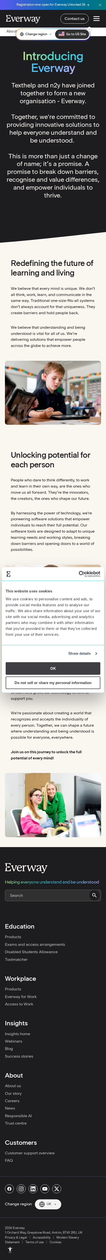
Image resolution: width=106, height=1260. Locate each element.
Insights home (17, 1033)
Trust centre (16, 1123)
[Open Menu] (96, 18)
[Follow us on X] (56, 1188)
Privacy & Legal (16, 1237)
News (10, 1108)
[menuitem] (10, 1250)
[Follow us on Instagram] (21, 1188)
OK (53, 668)
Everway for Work (20, 996)
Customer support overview (30, 1153)
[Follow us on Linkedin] (33, 1188)
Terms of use (34, 1242)
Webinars (13, 1041)
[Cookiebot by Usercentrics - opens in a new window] (78, 574)
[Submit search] (94, 895)
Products (13, 936)
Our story (13, 1093)
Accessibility (42, 1237)
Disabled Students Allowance (31, 951)
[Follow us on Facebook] (9, 1188)
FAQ (9, 1160)
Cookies (55, 1242)
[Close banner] (100, 5)
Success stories (19, 1056)
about (11, 31)
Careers (12, 1100)
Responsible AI (18, 1115)
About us (13, 1085)
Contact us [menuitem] (75, 18)
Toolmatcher (16, 959)
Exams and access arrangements (35, 944)
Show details (79, 653)
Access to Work (19, 1004)
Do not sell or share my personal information (53, 683)
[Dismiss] (89, 29)
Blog (9, 1048)
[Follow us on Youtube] (44, 1188)
